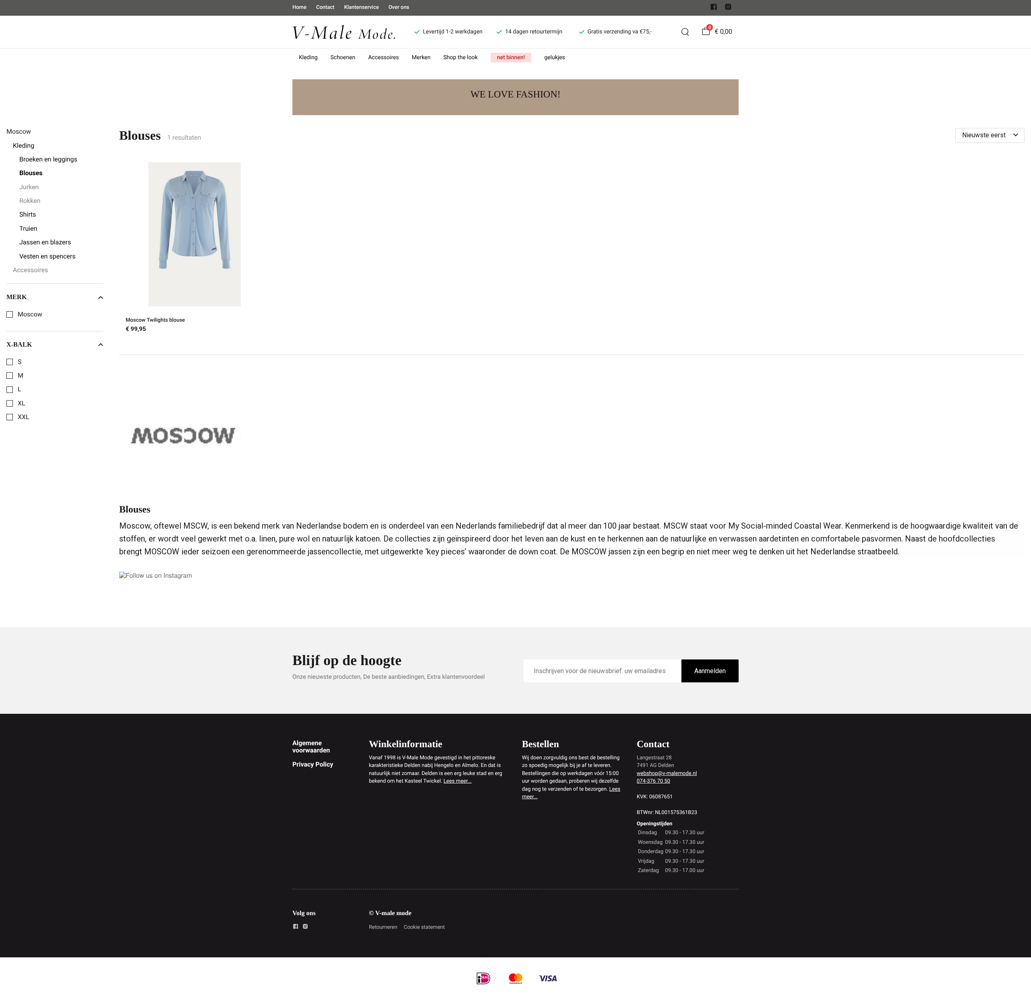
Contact (325, 7)
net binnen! (511, 57)
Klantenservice (361, 7)
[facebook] (714, 8)
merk (16, 296)
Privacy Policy (312, 764)
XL (21, 403)
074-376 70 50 (653, 781)
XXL (23, 417)
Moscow (30, 314)
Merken (421, 57)
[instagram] (728, 8)
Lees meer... (457, 781)
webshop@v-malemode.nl (667, 774)
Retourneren (383, 927)
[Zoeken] (685, 31)
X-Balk (19, 344)
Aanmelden (710, 671)
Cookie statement (424, 927)
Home (299, 7)
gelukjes (554, 57)
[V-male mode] (343, 32)
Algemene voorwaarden (311, 746)
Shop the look (460, 57)
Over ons (399, 7)
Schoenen (343, 57)
